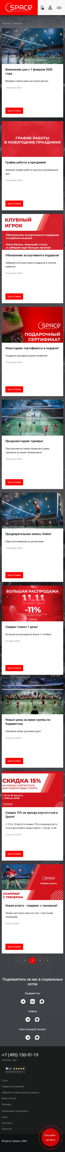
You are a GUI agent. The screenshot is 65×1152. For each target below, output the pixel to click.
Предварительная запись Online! (28, 534)
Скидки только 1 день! (21, 627)
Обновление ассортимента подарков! (32, 255)
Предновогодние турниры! (24, 441)
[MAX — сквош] (37, 1019)
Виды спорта (9, 1098)
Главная (6, 23)
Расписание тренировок (15, 1111)
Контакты (7, 1123)
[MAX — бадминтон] (42, 1001)
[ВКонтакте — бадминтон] (32, 1001)
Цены (5, 1117)
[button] (42, 7)
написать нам (9, 1060)
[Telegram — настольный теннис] (27, 1037)
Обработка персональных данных (20, 1092)
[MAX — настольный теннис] (37, 1037)
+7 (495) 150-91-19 (20, 1054)
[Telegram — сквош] (27, 1019)
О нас (5, 1080)
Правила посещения (13, 1086)
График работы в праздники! (25, 162)
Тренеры (6, 1104)
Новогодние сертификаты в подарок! (32, 348)
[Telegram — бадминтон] (23, 1001)
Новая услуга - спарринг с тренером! (31, 905)
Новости (7, 1128)
